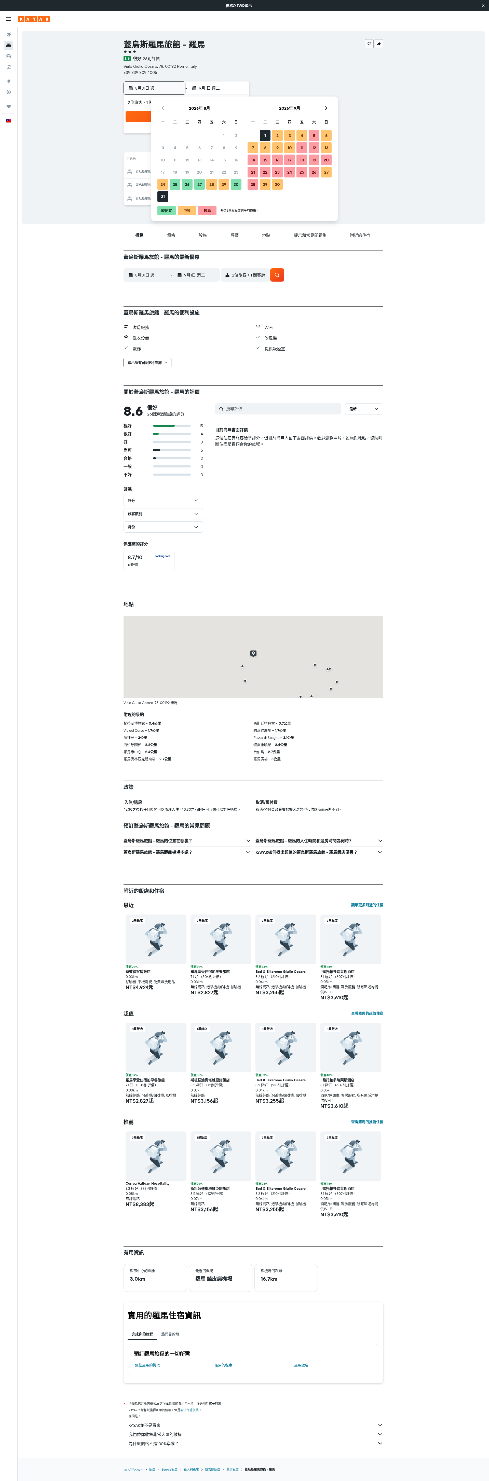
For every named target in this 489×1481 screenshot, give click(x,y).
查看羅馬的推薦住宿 (367, 1121)
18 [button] (175, 172)
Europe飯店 (169, 1469)
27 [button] (199, 184)
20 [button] (199, 172)
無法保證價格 (189, 1410)
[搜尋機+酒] (8, 67)
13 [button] (199, 159)
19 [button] (187, 172)
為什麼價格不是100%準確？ (154, 1443)
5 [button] (187, 147)
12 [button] (187, 159)
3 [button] (163, 147)
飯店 (152, 1469)
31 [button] (163, 196)
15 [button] (224, 159)
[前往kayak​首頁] (34, 19)
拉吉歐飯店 (212, 1469)
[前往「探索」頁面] (8, 81)
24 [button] (162, 184)
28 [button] (211, 184)
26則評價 (151, 58)
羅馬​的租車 (223, 1365)
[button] (483, 5)
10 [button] (163, 159)
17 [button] (163, 172)
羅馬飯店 (301, 1365)
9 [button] (236, 147)
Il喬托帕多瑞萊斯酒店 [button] (337, 971)
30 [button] (236, 184)
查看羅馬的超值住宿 (367, 1013)
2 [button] (236, 135)
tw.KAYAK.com (133, 1469)
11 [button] (174, 159)
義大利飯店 (191, 1469)
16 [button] (236, 159)
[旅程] (8, 106)
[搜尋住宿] (8, 45)
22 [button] (224, 172)
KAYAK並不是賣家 (144, 1425)
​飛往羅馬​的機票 (147, 1365)
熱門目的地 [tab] (170, 1334)
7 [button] (212, 147)
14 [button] (212, 159)
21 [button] (212, 172)
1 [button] (224, 135)
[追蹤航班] (8, 92)
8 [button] (224, 147)
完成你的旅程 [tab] (142, 1334)
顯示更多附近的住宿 (367, 905)
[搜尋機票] (8, 35)
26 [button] (187, 184)
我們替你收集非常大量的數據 (155, 1434)
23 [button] (236, 172)
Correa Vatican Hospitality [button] (147, 1183)
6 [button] (199, 147)
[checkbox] (149, 560)
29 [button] (224, 184)
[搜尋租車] (8, 56)
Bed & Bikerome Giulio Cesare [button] (280, 971)
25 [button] (175, 184)
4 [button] (175, 147)
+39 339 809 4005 (140, 72)
